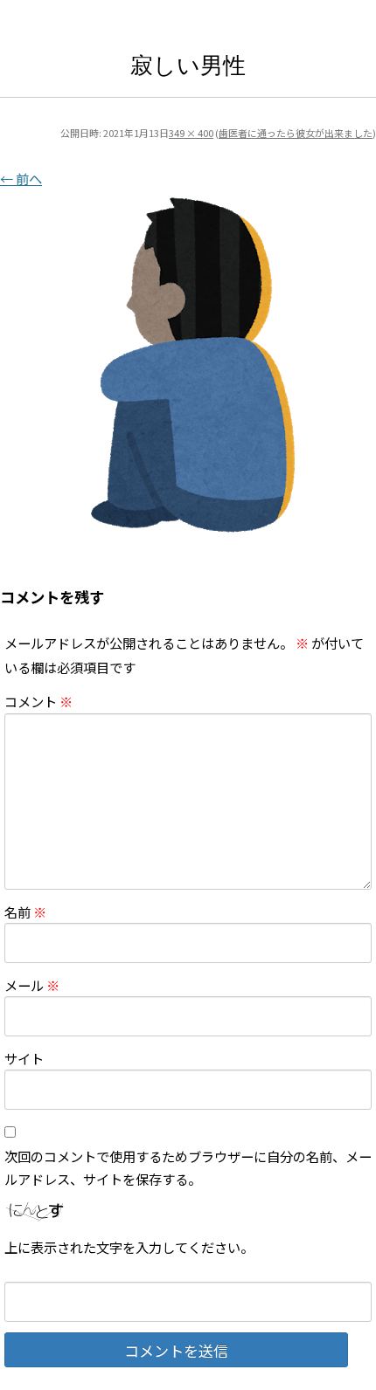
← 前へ (21, 178)
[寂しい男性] (188, 365)
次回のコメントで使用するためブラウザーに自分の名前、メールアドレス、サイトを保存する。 (188, 1167)
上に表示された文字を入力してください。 (129, 1246)
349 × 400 (191, 133)
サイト (24, 1058)
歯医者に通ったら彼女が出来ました (296, 133)
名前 (25, 911)
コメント (38, 701)
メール (31, 984)
